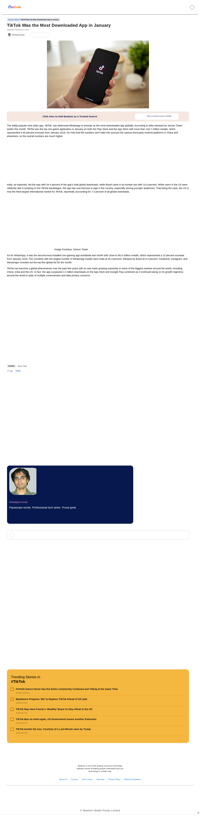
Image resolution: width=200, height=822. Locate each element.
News (17, 20)
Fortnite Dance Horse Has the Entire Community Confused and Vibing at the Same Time (67, 689)
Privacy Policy (114, 779)
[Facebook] (37, 35)
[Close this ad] (198, 813)
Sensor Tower (22, 366)
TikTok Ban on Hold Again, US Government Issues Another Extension (56, 719)
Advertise (100, 779)
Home (10, 20)
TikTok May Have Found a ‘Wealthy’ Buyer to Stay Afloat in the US (54, 709)
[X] (42, 35)
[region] (100, 818)
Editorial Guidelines (132, 779)
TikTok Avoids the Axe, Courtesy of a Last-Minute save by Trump (53, 729)
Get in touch (87, 779)
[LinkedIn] (33, 35)
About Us (63, 779)
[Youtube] (97, 792)
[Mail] (108, 792)
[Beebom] (14, 8)
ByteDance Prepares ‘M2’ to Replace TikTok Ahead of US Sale (51, 699)
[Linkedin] (103, 792)
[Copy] (46, 35)
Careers (74, 779)
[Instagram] (91, 792)
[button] (186, 7)
